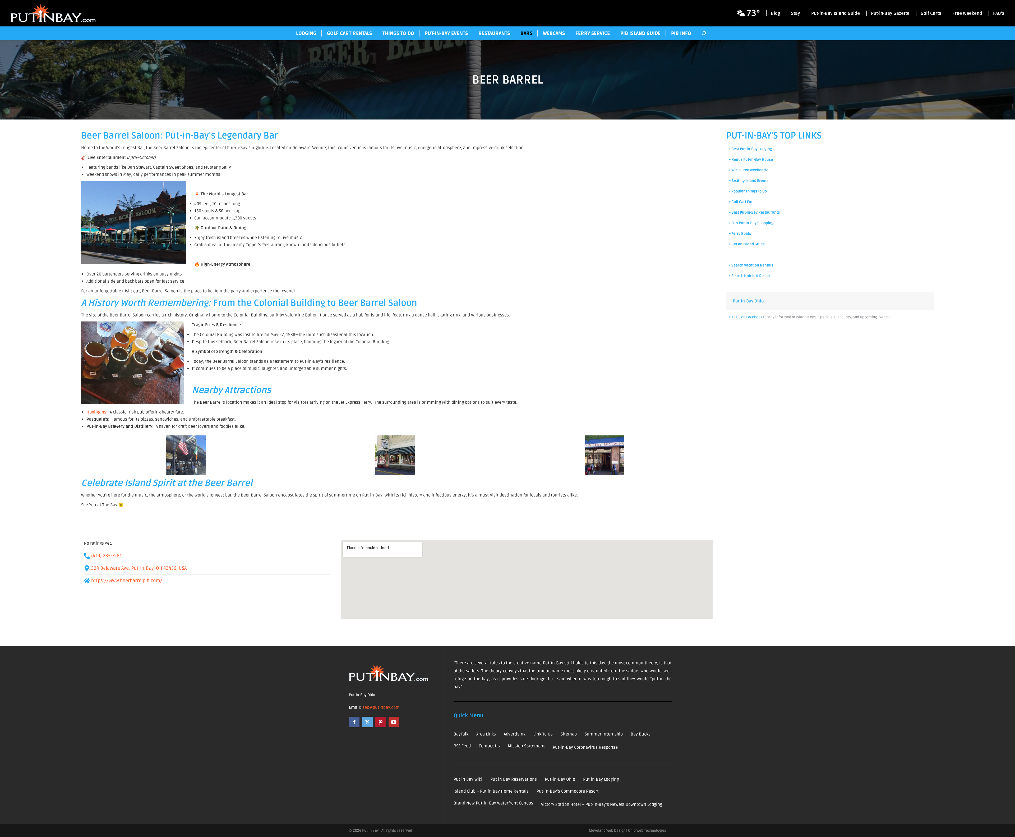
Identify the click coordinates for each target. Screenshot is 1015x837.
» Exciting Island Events (748, 180)
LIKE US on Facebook (745, 317)
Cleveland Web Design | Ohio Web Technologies (627, 830)
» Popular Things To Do (748, 191)
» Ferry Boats (740, 233)
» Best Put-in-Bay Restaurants (754, 212)
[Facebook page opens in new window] (354, 722)
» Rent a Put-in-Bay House (751, 159)
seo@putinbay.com (381, 707)
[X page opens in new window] (367, 722)
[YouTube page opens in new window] (394, 722)
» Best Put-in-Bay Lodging (750, 149)
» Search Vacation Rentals (751, 265)
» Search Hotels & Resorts (750, 276)
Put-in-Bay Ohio (748, 301)
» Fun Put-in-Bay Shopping (751, 223)
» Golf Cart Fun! (742, 202)
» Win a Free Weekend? (748, 170)
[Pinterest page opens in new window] (380, 722)
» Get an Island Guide (747, 244)
